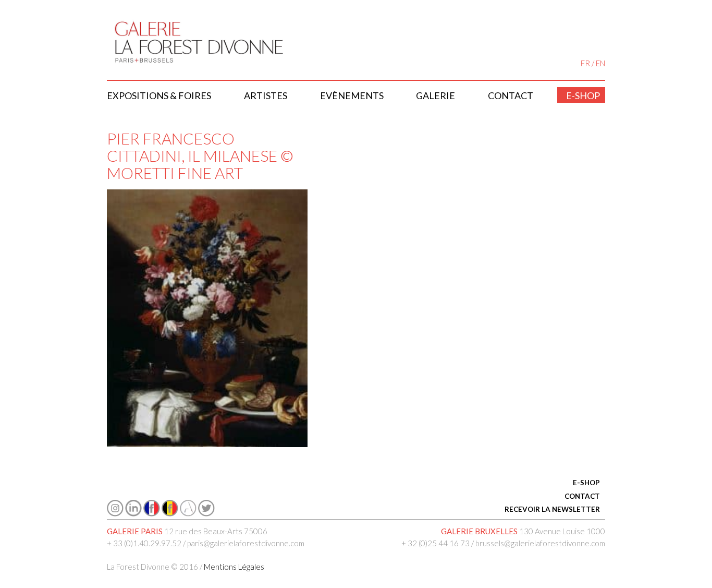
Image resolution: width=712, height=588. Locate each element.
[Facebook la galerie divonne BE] (170, 513)
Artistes (265, 95)
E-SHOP (586, 482)
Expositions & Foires (159, 95)
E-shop (583, 95)
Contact (510, 95)
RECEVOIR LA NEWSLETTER (552, 509)
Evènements (352, 95)
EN (600, 63)
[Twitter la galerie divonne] (206, 513)
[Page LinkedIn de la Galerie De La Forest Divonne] (133, 513)
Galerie (435, 95)
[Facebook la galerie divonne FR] (151, 513)
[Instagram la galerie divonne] (115, 513)
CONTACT (582, 496)
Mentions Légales (234, 566)
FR (585, 63)
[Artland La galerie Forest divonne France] (188, 513)
